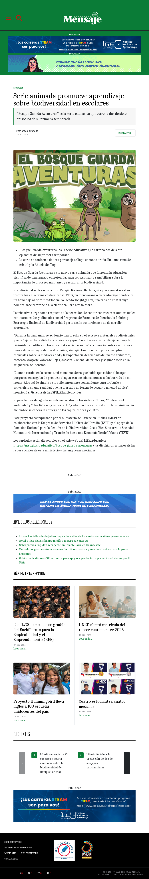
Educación (18, 88)
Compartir (124, 133)
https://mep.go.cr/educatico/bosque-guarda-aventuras (52, 445)
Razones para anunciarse (18, 847)
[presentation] (22, 763)
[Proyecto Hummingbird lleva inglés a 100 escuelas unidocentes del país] (41, 678)
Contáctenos (11, 859)
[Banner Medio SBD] (74, 503)
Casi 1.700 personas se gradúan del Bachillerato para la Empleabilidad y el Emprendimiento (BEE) (40, 632)
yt (39, 873)
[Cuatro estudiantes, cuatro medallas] (107, 679)
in (48, 873)
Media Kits (10, 853)
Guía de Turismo (29, 853)
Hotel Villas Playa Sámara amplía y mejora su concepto (53, 540)
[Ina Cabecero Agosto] (74, 44)
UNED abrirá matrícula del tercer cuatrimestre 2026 (102, 627)
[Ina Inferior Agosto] (74, 805)
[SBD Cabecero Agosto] (74, 63)
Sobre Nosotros (12, 842)
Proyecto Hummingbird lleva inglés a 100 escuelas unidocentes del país (38, 706)
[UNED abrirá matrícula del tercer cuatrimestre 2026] (107, 602)
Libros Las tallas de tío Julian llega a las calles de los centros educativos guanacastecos (74, 536)
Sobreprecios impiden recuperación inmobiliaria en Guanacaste (60, 545)
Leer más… (20, 648)
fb (29, 873)
